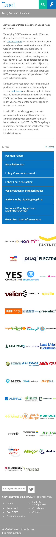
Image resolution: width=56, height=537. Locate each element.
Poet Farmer (27, 529)
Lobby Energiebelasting (18, 182)
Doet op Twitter (31, 489)
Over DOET (12, 512)
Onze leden (38, 508)
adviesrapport (14, 41)
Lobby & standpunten (39, 503)
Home (10, 503)
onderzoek (16, 91)
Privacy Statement (16, 516)
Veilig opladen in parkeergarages (24, 190)
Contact (36, 512)
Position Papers (14, 155)
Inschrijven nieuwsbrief (14, 488)
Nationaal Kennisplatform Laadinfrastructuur (20, 209)
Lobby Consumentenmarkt (20, 173)
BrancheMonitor (14, 164)
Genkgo (17, 532)
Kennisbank (12, 508)
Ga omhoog (49, 146)
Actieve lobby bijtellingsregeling (23, 199)
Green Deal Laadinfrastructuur (23, 219)
